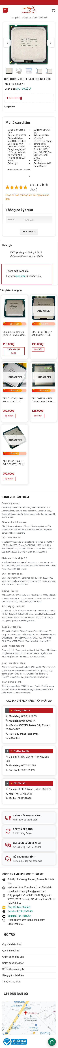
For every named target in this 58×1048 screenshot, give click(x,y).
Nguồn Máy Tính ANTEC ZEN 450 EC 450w (26, 657)
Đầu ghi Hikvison (31, 526)
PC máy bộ (6, 611)
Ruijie (18, 686)
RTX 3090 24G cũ (33, 581)
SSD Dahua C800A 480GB (43, 595)
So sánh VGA (23, 585)
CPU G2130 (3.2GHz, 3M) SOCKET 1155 (42, 333)
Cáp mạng (25, 693)
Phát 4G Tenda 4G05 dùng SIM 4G (25, 689)
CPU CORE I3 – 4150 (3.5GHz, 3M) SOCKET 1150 (43, 400)
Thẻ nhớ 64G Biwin (18, 529)
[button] (5, 10)
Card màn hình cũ (29, 578)
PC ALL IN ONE (27, 617)
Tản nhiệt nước (26, 631)
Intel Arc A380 (18, 581)
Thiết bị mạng (8, 686)
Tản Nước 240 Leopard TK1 (38, 641)
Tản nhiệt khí (28, 634)
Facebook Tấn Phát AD (20, 911)
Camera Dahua (8, 514)
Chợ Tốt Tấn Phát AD (19, 907)
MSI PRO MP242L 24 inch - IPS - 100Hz (35, 548)
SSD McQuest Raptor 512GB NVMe (17, 598)
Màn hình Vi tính (9, 542)
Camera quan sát (9, 507)
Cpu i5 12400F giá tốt (17, 569)
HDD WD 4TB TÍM (42, 598)
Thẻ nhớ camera (35, 529)
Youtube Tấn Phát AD (19, 915)
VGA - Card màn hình (11, 578)
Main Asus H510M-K (25, 566)
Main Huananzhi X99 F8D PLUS (27, 562)
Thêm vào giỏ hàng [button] (13, 351)
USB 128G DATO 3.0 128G (30, 602)
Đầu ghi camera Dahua (12, 526)
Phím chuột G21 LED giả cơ (34, 670)
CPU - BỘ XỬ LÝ (40, 18)
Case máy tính (8, 650)
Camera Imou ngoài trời (25, 511)
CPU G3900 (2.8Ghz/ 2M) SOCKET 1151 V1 (14, 463)
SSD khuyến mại (23, 595)
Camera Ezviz (8, 511)
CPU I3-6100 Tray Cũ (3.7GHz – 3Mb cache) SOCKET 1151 (14, 334)
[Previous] (7, 42)
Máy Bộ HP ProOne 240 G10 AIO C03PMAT (31, 611)
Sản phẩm (26, 18)
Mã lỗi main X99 (42, 566)
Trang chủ (15, 18)
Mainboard (7, 562)
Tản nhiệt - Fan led (10, 631)
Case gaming (22, 650)
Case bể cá (34, 650)
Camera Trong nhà (27, 507)
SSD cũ (10, 595)
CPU (53, 566)
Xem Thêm (29, 232)
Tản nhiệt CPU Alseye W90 (25, 638)
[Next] (50, 42)
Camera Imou (43, 507)
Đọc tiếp (38, 349)
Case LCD (45, 650)
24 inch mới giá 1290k (42, 542)
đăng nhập (20, 276)
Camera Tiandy (44, 511)
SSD (4, 595)
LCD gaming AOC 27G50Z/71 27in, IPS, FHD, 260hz (24, 552)
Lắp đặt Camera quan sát (28, 514)
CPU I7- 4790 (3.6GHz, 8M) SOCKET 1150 (14, 400)
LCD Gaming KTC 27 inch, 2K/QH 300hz (19, 545)
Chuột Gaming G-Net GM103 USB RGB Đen (30, 677)
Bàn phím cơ (7, 667)
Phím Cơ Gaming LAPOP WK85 (28, 667)
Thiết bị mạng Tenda (31, 686)
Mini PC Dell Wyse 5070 (24, 620)
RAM (4, 569)
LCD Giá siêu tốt (24, 542)
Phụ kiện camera (17, 533)
